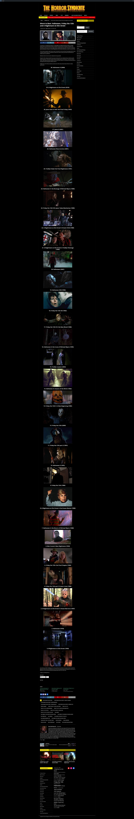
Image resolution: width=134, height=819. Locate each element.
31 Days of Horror (42, 773)
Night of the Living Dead (62, 794)
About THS (79, 39)
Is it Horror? (79, 60)
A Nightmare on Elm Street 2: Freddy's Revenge (62, 700)
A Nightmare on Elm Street (47, 700)
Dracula (63, 778)
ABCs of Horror (79, 37)
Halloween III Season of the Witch (60, 716)
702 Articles (59, 726)
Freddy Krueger (43, 706)
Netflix (57, 794)
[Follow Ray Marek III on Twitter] (41, 739)
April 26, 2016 (43, 28)
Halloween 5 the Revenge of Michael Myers (65, 714)
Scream (59, 797)
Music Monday (79, 62)
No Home (41, 799)
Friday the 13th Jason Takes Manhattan (61, 708)
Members (67, 15)
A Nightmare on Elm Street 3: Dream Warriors (49, 702)
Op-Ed (78, 67)
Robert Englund (61, 795)
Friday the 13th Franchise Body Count (69, 762)
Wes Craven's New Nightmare (67, 722)
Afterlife (78, 41)
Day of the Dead (56, 778)
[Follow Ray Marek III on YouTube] (43, 739)
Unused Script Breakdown (44, 813)
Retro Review (42, 806)
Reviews (51, 15)
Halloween (57, 712)
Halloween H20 (43, 716)
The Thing (55, 806)
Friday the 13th (65, 706)
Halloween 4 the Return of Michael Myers (48, 714)
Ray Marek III (49, 28)
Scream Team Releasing (59, 800)
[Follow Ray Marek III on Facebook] (40, 739)
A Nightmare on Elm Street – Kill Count (44, 762)
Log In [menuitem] (3, 0)
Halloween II (50, 716)
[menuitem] (1, 1)
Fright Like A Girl (79, 46)
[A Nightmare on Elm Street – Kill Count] (45, 756)
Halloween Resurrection (45, 718)
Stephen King (60, 802)
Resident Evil (55, 795)
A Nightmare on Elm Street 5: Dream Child (65, 704)
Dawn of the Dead (62, 777)
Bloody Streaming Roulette (44, 779)
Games (78, 48)
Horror (55, 787)
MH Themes (58, 816)
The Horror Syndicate (82, 20)
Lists (62, 15)
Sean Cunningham (51, 722)
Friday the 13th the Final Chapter (47, 712)
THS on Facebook (44, 768)
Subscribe (91, 31)
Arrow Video (56, 773)
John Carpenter (66, 720)
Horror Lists (54, 28)
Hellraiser (63, 785)
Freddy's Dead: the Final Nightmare (54, 706)
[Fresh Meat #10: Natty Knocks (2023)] (57, 756)
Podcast (46, 15)
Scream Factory (58, 799)
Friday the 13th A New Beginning (46, 708)
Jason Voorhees (58, 720)
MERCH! (85, 15)
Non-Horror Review (80, 65)
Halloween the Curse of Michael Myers (59, 718)
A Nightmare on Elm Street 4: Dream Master (48, 704)
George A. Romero (57, 783)
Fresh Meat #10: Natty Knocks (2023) (57, 762)
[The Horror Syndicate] (63, 13)
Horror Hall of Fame (80, 51)
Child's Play (59, 776)
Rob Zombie (55, 797)
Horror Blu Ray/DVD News (44, 786)
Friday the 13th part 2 (45, 710)
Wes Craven (58, 722)
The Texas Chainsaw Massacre (59, 805)
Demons (60, 778)
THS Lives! (78, 76)
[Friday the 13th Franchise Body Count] (70, 756)
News (57, 15)
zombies (57, 807)
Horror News (42, 793)
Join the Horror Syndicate (76, 15)
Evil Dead (55, 780)
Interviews (78, 58)
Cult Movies (79, 44)
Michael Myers (43, 722)
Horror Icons (79, 53)
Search (78, 25)
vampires (58, 806)
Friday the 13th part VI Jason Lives (57, 710)
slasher (56, 802)
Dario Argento (56, 777)
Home (41, 15)
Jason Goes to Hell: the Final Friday (47, 720)
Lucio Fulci (56, 793)
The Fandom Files (80, 74)
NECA (54, 794)
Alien (60, 767)
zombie (55, 807)
